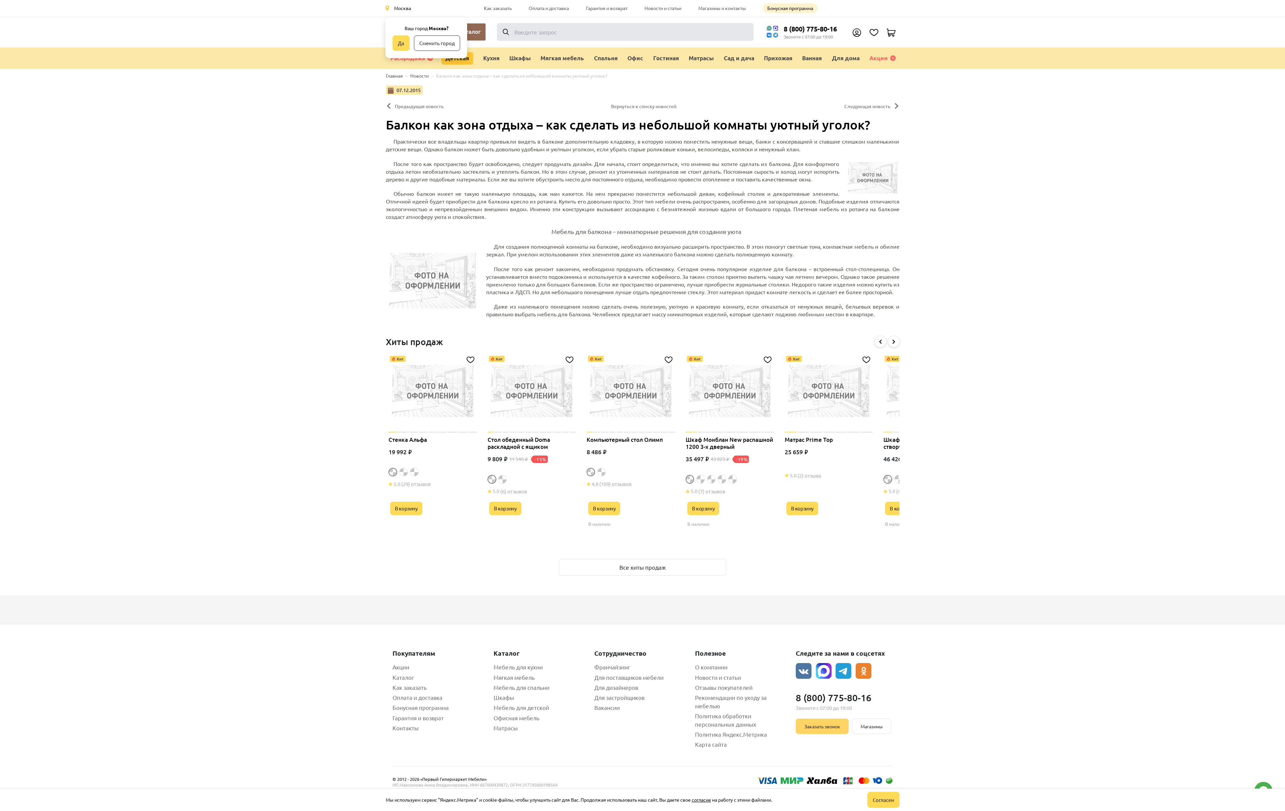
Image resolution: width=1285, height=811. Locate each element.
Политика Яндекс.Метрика (731, 734)
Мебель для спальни (521, 687)
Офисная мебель (516, 717)
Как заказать (498, 8)
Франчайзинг (612, 666)
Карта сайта (711, 744)
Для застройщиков (619, 697)
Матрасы (506, 727)
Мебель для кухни (518, 666)
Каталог (403, 677)
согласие (701, 800)
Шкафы (504, 697)
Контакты (406, 727)
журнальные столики (762, 284)
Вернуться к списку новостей (644, 106)
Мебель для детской (521, 707)
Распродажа (408, 58)
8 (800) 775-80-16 (810, 28)
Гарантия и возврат (606, 8)
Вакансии (607, 707)
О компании (711, 666)
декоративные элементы (805, 193)
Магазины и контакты (722, 8)
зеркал (495, 254)
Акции (878, 58)
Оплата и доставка (549, 8)
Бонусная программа (790, 8)
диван (706, 193)
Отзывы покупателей (724, 687)
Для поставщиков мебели (629, 677)
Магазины (872, 726)
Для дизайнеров (616, 687)
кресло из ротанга (533, 201)
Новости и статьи (663, 8)
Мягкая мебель (514, 677)
